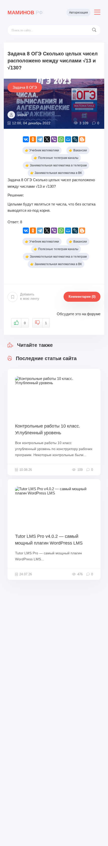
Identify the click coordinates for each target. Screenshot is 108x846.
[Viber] (54, 139)
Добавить (29, 296)
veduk (22, 115)
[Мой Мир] (68, 139)
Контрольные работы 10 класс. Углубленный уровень (47, 429)
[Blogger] (82, 139)
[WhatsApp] (61, 139)
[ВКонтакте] (26, 139)
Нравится (25, 323)
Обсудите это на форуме (78, 314)
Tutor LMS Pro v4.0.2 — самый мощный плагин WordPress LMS (49, 540)
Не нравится (46, 323)
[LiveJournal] (75, 139)
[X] (47, 139)
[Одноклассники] (33, 139)
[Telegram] (40, 139)
